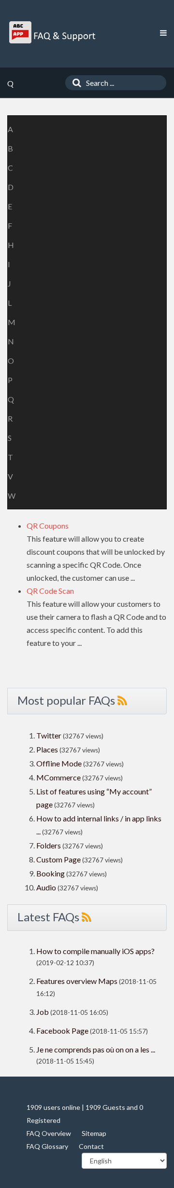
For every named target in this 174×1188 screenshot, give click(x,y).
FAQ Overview (49, 1133)
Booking (51, 873)
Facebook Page (62, 1030)
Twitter (48, 735)
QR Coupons (48, 525)
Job (42, 1011)
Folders (48, 845)
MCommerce (59, 777)
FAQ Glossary (47, 1146)
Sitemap (94, 1133)
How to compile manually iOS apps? (95, 951)
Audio (46, 887)
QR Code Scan (50, 590)
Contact (91, 1146)
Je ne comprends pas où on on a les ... (95, 1049)
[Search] (74, 82)
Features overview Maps (76, 980)
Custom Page (59, 859)
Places (47, 749)
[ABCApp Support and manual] (53, 32)
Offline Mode (59, 763)
